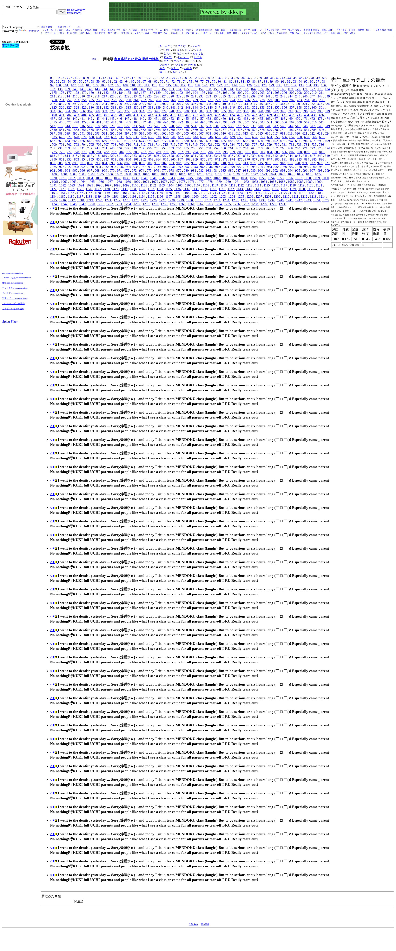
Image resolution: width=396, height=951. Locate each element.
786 (136, 152)
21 (157, 78)
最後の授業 (150, 59)
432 (292, 115)
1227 (162, 200)
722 (218, 144)
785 (129, 152)
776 (62, 152)
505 (277, 122)
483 (114, 122)
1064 (82, 181)
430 (277, 115)
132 (294, 85)
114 (161, 85)
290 (75, 104)
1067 (110, 181)
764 (253, 148)
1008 (128, 174)
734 (307, 144)
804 (270, 152)
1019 (227, 174)
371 (120, 111)
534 (216, 126)
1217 (72, 200)
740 (75, 148)
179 (84, 92)
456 (194, 118)
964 (68, 170)
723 (225, 144)
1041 (153, 178)
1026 (291, 174)
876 (248, 159)
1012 (164, 174)
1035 (99, 178)
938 (151, 167)
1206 (250, 196)
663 (60, 141)
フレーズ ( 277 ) (193, 33)
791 (173, 152)
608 (209, 133)
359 (307, 107)
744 (105, 148)
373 (135, 111)
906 (194, 163)
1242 (299, 200)
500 (240, 122)
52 (58, 81)
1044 (181, 178)
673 (135, 141)
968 (97, 170)
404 (84, 115)
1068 (119, 181)
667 (90, 141)
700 (55, 144)
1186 (71, 196)
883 (300, 159)
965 (75, 170)
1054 (271, 178)
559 (121, 129)
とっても (197, 53)
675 (149, 141)
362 (53, 111)
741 (83, 148)
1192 (124, 196)
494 (196, 122)
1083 (255, 181)
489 (158, 122)
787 (144, 152)
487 (144, 122)
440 (75, 118)
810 (314, 152)
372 (127, 111)
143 (97, 89)
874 (233, 159)
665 (75, 141)
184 (121, 92)
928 (77, 167)
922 (313, 163)
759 (216, 148)
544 (290, 126)
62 (116, 81)
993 (283, 170)
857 (107, 159)
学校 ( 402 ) (295, 33)
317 (275, 104)
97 (318, 81)
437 (53, 118)
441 (83, 118)
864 (158, 159)
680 (187, 141)
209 (307, 92)
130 (279, 85)
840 (261, 155)
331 (99, 107)
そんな (196, 46)
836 (231, 155)
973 (135, 170)
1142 (231, 189)
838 (246, 155)
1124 (71, 189)
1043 (172, 178)
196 (210, 92)
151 (157, 89)
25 (180, 78)
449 (142, 118)
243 (283, 96)
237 (239, 96)
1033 (81, 178)
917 (275, 163)
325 (55, 107)
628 (77, 137)
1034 (90, 178)
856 (99, 159)
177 (69, 92)
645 (203, 137)
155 (187, 89)
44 (290, 78)
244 (290, 96)
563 (151, 129)
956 (285, 167)
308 (209, 104)
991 (268, 170)
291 (83, 104)
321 (305, 104)
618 (283, 133)
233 (209, 96)
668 (97, 141)
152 (164, 89)
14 (116, 78)
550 (55, 129)
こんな (182, 46)
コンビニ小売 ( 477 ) (110, 30)
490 (166, 122)
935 (129, 167)
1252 (110, 204)
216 (83, 96)
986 (231, 170)
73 (179, 81)
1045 (190, 178)
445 (112, 118)
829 (179, 155)
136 (324, 85)
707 (107, 144)
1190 (107, 196)
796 (210, 152)
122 (220, 85)
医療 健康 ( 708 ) (311, 30)
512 (53, 126)
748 (135, 148)
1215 (54, 200)
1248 (73, 204)
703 (77, 144)
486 (136, 122)
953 (262, 167)
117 (183, 85)
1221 (108, 200)
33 (226, 78)
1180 (293, 193)
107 (111, 85)
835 (224, 155)
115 (169, 85)
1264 (219, 204)
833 (209, 155)
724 (233, 144)
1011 (155, 174)
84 (243, 81)
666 (83, 141)
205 (277, 92)
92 (289, 81)
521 (120, 126)
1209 (277, 196)
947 (218, 167)
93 (295, 81)
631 (99, 137)
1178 (275, 193)
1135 (169, 189)
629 (84, 137)
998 (320, 170)
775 (55, 152)
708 (114, 144)
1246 (55, 204)
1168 (186, 193)
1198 (178, 196)
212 (53, 96)
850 (55, 159)
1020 (236, 174)
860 (129, 159)
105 (96, 85)
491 (173, 122)
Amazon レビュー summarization (16, 278)
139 (68, 89)
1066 (101, 181)
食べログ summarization (12, 293)
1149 (293, 189)
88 (266, 81)
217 (90, 96)
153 (172, 89)
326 (62, 107)
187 (144, 92)
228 (172, 96)
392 (276, 111)
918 (283, 163)
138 (60, 89)
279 (270, 100)
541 (268, 126)
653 (262, 137)
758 (209, 148)
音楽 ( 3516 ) (235, 30)
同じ (187, 49)
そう (192, 60)
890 (75, 163)
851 (62, 159)
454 (179, 118)
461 (231, 118)
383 (209, 111)
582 (292, 129)
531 (194, 126)
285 (314, 100)
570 (203, 129)
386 (231, 111)
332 (107, 107)
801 (248, 152)
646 (210, 137)
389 (253, 111)
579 (270, 129)
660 (314, 137)
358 (300, 107)
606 (194, 133)
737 (53, 148)
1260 (182, 204)
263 (151, 100)
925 (55, 167)
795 (203, 152)
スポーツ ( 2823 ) (131, 30)
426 (247, 115)
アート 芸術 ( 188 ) (333, 33)
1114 (258, 185)
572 (218, 129)
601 (157, 133)
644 (196, 137)
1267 (246, 204)
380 (187, 111)
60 (104, 81)
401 (62, 115)
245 (298, 96)
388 (246, 111)
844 (290, 155)
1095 (90, 185)
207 (292, 92)
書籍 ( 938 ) (72, 33)
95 (306, 81)
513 (60, 126)
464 (253, 118)
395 (298, 111)
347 (218, 107)
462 (239, 118)
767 (276, 148)
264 (158, 100)
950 (240, 167)
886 (322, 159)
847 (313, 155)
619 (290, 133)
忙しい (175, 68)
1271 (282, 204)
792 (181, 152)
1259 (173, 204)
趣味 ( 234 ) (282, 33)
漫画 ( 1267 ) (86, 33)
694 (290, 141)
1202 (214, 196)
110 (133, 85)
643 (188, 137)
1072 (155, 181)
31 (214, 78)
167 (276, 89)
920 (298, 163)
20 (151, 78)
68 (150, 81)
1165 (160, 193)
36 (243, 78)
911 (231, 163)
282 (292, 100)
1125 (80, 189)
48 (313, 78)
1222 (117, 200)
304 (179, 104)
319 (290, 104)
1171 (213, 193)
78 (208, 81)
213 (60, 96)
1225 (144, 200)
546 (305, 126)
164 (253, 89)
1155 (71, 193)
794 (196, 152)
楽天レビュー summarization (14, 298)
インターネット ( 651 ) (53, 30)
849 (327, 155)
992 (276, 170)
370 (112, 111)
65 (133, 81)
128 (264, 85)
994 (290, 170)
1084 (264, 181)
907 (201, 163)
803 (262, 152)
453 (172, 118)
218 (97, 96)
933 (114, 167)
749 (142, 148)
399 (327, 111)
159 (216, 89)
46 (301, 78)
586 (322, 129)
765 (261, 148)
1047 (208, 178)
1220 (99, 200)
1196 (160, 196)
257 (107, 100)
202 (255, 92)
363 (60, 111)
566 (173, 129)
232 (201, 96)
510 (314, 122)
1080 (228, 181)
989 (253, 170)
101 (66, 85)
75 (191, 81)
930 (92, 167)
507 (292, 122)
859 (121, 159)
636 (136, 137)
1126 (89, 189)
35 (238, 78)
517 (90, 126)
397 (313, 111)
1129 (115, 189)
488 (151, 122)
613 (246, 133)
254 (84, 100)
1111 (232, 185)
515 (75, 126)
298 (135, 104)
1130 (124, 189)
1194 (142, 196)
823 (135, 155)
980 (187, 170)
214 (68, 96)
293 (97, 104)
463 (246, 118)
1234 (226, 200)
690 (261, 141)
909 (216, 163)
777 (69, 152)
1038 (126, 178)
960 (314, 167)
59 (98, 81)
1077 (200, 181)
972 (127, 170)
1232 (208, 200)
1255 (137, 204)
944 (196, 167)
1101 (144, 185)
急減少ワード (64, 27)
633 (114, 137)
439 (68, 118)
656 (285, 137)
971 (120, 170)
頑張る (188, 68)
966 (83, 170)
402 (69, 115)
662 (53, 141)
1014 (182, 174)
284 (307, 100)
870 (203, 159)
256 (99, 100)
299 (142, 104)
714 (158, 144)
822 (127, 155)
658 (300, 137)
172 (313, 89)
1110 (223, 185)
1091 (54, 185)
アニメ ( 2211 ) (92, 30)
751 (157, 148)
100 (59, 85)
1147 (275, 189)
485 (129, 122)
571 (210, 129)
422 (218, 115)
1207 (259, 196)
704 (84, 144)
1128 (107, 189)
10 (93, 78)
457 (201, 118)
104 (88, 85)
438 (60, 118)
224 (142, 96)
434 (307, 115)
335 (129, 107)
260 (129, 100)
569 (196, 129)
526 (157, 126)
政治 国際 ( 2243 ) (204, 30)
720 (203, 144)
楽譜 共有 (193, 924)
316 (268, 104)
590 (75, 133)
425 (240, 115)
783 (114, 152)
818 (97, 155)
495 (203, 122)
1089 (309, 181)
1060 (325, 178)
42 (278, 78)
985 (224, 170)
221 (120, 96)
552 (69, 129)
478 (77, 122)
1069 (128, 181)
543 (283, 126)
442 (90, 118)
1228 (172, 200)
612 (238, 133)
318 (283, 104)
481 (99, 122)
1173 (231, 193)
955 (277, 167)
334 (121, 107)
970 (112, 170)
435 (314, 115)
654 (270, 137)
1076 (191, 181)
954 (270, 167)
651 (248, 137)
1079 (219, 181)
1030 (54, 178)
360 (314, 107)
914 (253, 163)
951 (248, 167)
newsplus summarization (12, 273)
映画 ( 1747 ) (147, 30)
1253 (119, 204)
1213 (313, 196)
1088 (300, 181)
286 (322, 100)
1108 (206, 185)
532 (201, 126)
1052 (253, 178)
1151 (311, 189)
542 (276, 126)
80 (220, 81)
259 (121, 100)
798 (225, 152)
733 (299, 144)
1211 (295, 196)
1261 (191, 204)
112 (147, 85)
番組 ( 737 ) (99, 33)
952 (255, 167)
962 (53, 170)
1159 (107, 193)
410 (129, 115)
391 (268, 111)
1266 (237, 204)
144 (105, 89)
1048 (217, 178)
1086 (282, 181)
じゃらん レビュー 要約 (13, 308)
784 (121, 152)
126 (249, 85)
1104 (170, 185)
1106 (188, 185)
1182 (311, 193)
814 (68, 155)
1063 (73, 181)
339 (158, 107)
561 (136, 129)
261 (136, 100)
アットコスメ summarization (14, 288)
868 (188, 159)
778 (77, 152)
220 (112, 96)
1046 (199, 178)
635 (129, 137)
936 (136, 167)
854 (84, 159)
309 (216, 104)
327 (69, 107)
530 (187, 126)
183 (114, 92)
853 (77, 159)
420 (203, 115)
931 (99, 167)
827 (164, 155)
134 (309, 85)
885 (314, 159)
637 (144, 137)
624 (327, 133)
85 (248, 81)
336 (136, 107)
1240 (280, 200)
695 (298, 141)
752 (164, 148)
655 (277, 137)
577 (255, 129)
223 (135, 96)
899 (142, 163)
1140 (213, 189)
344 (196, 107)
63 (121, 81)
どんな (168, 53)
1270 (273, 204)
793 (188, 152)
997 (313, 170)
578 (262, 129)
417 (181, 115)
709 (121, 144)
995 (298, 170)
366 (83, 111)
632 (107, 137)
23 (168, 78)
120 (205, 85)
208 (300, 92)
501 (248, 122)
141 (83, 89)
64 (127, 81)
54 (69, 81)
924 (327, 163)
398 (320, 111)
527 (164, 126)
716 (173, 144)
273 (225, 100)
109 (125, 85)
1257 (155, 204)
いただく (164, 64)
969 (105, 170)
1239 (271, 200)
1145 (257, 189)
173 (320, 89)
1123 (62, 189)
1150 (302, 189)
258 (114, 100)
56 (81, 81)
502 (255, 122)
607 (201, 133)
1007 (119, 174)
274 (233, 100)
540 (261, 126)
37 (249, 78)
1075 (182, 181)
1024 (273, 174)
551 (62, 129)
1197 (169, 196)
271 (210, 100)
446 (120, 118)
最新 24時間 (47, 27)
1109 (215, 185)
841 (268, 155)
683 (209, 141)
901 (157, 163)
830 (187, 155)
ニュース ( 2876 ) (74, 30)
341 (173, 107)
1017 (209, 174)
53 (64, 81)
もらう (176, 72)
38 (255, 78)
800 (240, 152)
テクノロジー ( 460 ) (345, 30)
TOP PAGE (10, 45)
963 (60, 170)
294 (105, 104)
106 (103, 85)
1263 (209, 204)
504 (270, 122)
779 (84, 152)
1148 (284, 189)
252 (69, 100)
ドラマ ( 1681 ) (251, 30)
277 (255, 100)
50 (324, 78)
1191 (115, 196)
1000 (55, 174)
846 (305, 155)
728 (262, 144)
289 (68, 104)
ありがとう (166, 46)
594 (105, 133)
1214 (322, 196)
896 (120, 163)
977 (164, 170)
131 (287, 85)
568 (188, 129)
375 (149, 111)
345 (203, 107)
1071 (146, 181)
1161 (124, 193)
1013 (173, 174)
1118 (293, 185)
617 (275, 133)
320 (298, 104)
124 (235, 85)
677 (164, 141)
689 (253, 141)
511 (322, 122)
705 (92, 144)
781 (99, 152)
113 (154, 85)
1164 (151, 193)
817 (90, 155)
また (166, 60)
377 (164, 111)
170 (298, 89)
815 (75, 155)
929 (84, 167)
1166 (169, 193)
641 (173, 137)
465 (261, 118)
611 (231, 133)
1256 (146, 204)
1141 (222, 189)
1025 (282, 174)
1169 (195, 193)
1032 (72, 178)
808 (300, 152)
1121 (319, 185)
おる (162, 68)
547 (313, 126)
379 (179, 111)
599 (142, 133)
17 (134, 78)
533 (209, 126)
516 (83, 126)
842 (276, 155)
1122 (53, 189)
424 (233, 115)
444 (105, 118)
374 (142, 111)
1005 (101, 174)
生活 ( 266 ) (349, 33)
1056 (289, 178)
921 (305, 163)
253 (77, 100)
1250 (91, 204)
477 (69, 122)
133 (301, 85)
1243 (308, 200)
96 (312, 81)
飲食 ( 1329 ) (221, 30)
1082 (246, 181)
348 (225, 107)
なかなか (182, 53)
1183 (319, 193)
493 (188, 122)
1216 (63, 200)
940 (166, 167)
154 (179, 89)
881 (285, 159)
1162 (133, 193)
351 (248, 107)
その (168, 49)
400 (55, 115)
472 (313, 118)
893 (97, 163)
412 (143, 115)
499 (233, 122)
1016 (200, 174)
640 (166, 137)
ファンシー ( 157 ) (250, 33)
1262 (200, 204)
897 (127, 163)
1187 (80, 196)
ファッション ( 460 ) (54, 33)
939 (158, 167)
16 (128, 78)
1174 (240, 193)
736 (322, 144)
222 (127, 96)
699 (327, 141)
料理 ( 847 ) (113, 33)
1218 (81, 200)
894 (105, 163)
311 (231, 104)
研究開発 (205, 924)
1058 (308, 178)
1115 (267, 185)
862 (144, 159)
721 (210, 144)
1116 (275, 185)
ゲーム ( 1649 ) (163, 30)
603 (172, 133)
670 (112, 141)
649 (233, 137)
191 (173, 92)
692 (276, 141)
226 (157, 96)
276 (248, 100)
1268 (255, 204)
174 (327, 89)
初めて (168, 57)
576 (248, 129)
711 (136, 144)
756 (194, 148)
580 (277, 129)
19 (145, 78)
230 (187, 96)
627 (69, 137)
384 (216, 111)
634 (121, 137)
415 (166, 115)
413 (151, 115)
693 (283, 141)
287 (53, 104)
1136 (178, 189)
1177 (266, 193)
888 (60, 163)
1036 (108, 178)
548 (320, 126)
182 (107, 92)
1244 (317, 200)
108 (118, 85)
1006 (110, 174)
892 (90, 163)
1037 (117, 178)
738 (60, 148)
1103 (162, 185)
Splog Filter (10, 321)
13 (110, 78)
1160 (115, 193)
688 (246, 141)
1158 (98, 193)
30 (209, 78)
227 (164, 96)
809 (307, 152)
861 (136, 159)
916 (268, 163)
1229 (181, 200)
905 (187, 163)
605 (187, 133)
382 (201, 111)
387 (239, 111)
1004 (91, 174)
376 (157, 111)
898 (135, 163)
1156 (80, 193)
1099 (126, 185)
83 (237, 81)
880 (277, 159)
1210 (286, 196)
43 (284, 78)
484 (121, 122)
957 (292, 167)
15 (122, 78)
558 (114, 129)
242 (276, 96)
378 (172, 111)
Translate (33, 31)
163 (246, 89)
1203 (223, 196)
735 (314, 144)
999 (327, 170)
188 (151, 92)
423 (225, 115)
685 (224, 141)
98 (324, 81)
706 (99, 144)
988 (246, 170)
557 (107, 129)
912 (238, 163)
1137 (186, 189)
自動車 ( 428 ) (364, 30)
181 (99, 92)
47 (307, 78)
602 (164, 133)
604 (179, 133)
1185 (62, 196)
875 (240, 159)
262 (144, 100)
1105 (179, 185)
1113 (249, 185)
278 (262, 100)
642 (181, 137)
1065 (91, 181)
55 (75, 81)
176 (62, 92)
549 (327, 126)
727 (255, 144)
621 (305, 133)
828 (172, 155)
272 (218, 100)
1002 (73, 174)
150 (149, 89)
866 (173, 159)
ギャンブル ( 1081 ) (312, 33)
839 (253, 155)
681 (194, 141)
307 (201, 104)
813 (60, 155)
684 (216, 141)
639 (158, 137)
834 (216, 155)
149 (142, 89)
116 (176, 85)
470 (298, 118)
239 (253, 96)
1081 (237, 181)
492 (181, 122)
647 (218, 137)
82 (231, 81)
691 (268, 141)
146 (120, 89)
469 (290, 118)
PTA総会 (135, 59)
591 (83, 133)
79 (214, 81)
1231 (199, 200)
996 (305, 170)
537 (239, 126)
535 (224, 126)
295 (112, 104)
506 (285, 122)
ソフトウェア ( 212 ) (291, 30)
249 (327, 96)
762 (239, 148)
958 (300, 167)
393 (283, 111)
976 (157, 170)
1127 (98, 189)
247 (313, 96)
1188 (89, 196)
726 (247, 144)
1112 (241, 185)
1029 (318, 174)
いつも (198, 57)
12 (105, 78)
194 (196, 92)
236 (231, 96)
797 (218, 152)
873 (225, 159)
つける (179, 64)
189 (158, 92)
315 (261, 104)
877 (255, 159)
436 (322, 115)
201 (248, 92)
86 (254, 81)
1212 (304, 196)
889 (68, 163)
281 (285, 100)
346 (210, 107)
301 (157, 104)
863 (151, 159)
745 (112, 148)
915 (261, 163)
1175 (248, 193)
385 (224, 111)
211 (322, 92)
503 (262, 122)
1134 (160, 189)
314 (253, 104)
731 (285, 144)
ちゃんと (179, 60)
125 (242, 85)
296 (120, 104)
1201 (205, 196)
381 (194, 111)
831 (194, 155)
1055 (280, 178)
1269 (264, 204)
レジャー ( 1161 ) (143, 33)
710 (129, 144)
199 (233, 92)
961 (322, 167)
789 (158, 152)
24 (174, 78)
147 (127, 89)
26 (186, 78)
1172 (222, 193)
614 (253, 133)
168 (283, 89)
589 (68, 133)
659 (307, 137)
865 (166, 159)
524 (142, 126)
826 (157, 155)
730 (277, 144)
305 (187, 104)
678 (172, 141)
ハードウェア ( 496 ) (269, 30)
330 (92, 107)
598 (135, 133)
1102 (153, 185)
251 (62, 100)
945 (203, 167)
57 (87, 81)
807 (292, 152)
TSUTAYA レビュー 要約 (13, 303)
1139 (204, 189)
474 (327, 118)
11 (99, 78)
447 (127, 118)
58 (93, 81)
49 (318, 78)
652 (255, 137)
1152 (319, 189)
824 (142, 155)
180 (92, 92)
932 (107, 167)
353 (262, 107)
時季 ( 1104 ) (328, 30)
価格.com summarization (12, 283)
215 (75, 96)
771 (305, 148)
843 (283, 155)
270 (203, 100)
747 (127, 148)
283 (300, 100)
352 (255, 107)
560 (129, 129)
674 (142, 141)
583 (300, 129)
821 (120, 155)
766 (268, 148)
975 (149, 170)
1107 (197, 185)
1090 (318, 181)
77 (202, 81)
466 (268, 118)
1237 (253, 200)
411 (136, 115)
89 (272, 81)
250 (55, 100)
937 (144, 167)
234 (216, 96)
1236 (244, 200)
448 (135, 118)
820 (112, 155)
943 (188, 167)
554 (84, 129)
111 (140, 85)
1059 (317, 178)
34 (232, 78)
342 (181, 107)
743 (97, 148)
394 (290, 111)
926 (62, 167)
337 (144, 107)
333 (114, 107)
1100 (135, 185)
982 (201, 170)
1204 (232, 196)
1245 (325, 200)
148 (135, 89)
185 (129, 92)
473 (320, 118)
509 (307, 122)
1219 (90, 200)
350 (240, 107)
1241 (289, 200)
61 (110, 81)
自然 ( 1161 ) (233, 33)
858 (114, 159)
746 (120, 148)
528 (172, 126)
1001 (64, 174)
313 (246, 104)
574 (233, 129)
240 (261, 96)
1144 (248, 189)
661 (322, 137)
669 (105, 141)
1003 (82, 174)
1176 (257, 193)
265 (166, 100)
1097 (108, 185)
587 (53, 133)
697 (313, 141)
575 (240, 129)
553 (77, 129)
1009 (137, 174)
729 (270, 144)
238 (246, 96)
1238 (262, 200)
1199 (186, 196)
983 (209, 170)
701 (62, 144)
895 (112, 163)
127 (257, 85)
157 (201, 89)
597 (127, 133)
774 (327, 148)
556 (99, 129)
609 (216, 133)
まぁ (199, 49)
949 (233, 167)
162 (239, 89)
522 (127, 126)
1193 (133, 196)
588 (60, 133)
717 (181, 144)
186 (136, 92)
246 (305, 96)
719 (195, 144)
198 (225, 92)
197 (218, 92)
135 (316, 85)
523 (135, 126)
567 (181, 129)
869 (196, 159)
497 (218, 122)
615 (261, 133)
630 (92, 137)
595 (112, 133)
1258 (164, 204)
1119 (301, 185)
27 (191, 78)
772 (313, 148)
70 (162, 81)
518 (97, 126)
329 (84, 107)
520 (112, 126)
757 (201, 148)
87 (260, 81)
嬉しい (163, 72)
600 (149, 133)
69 (156, 81)
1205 (241, 196)
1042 (162, 178)
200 (240, 92)
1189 (98, 196)
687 (239, 141)
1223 (126, 200)
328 (77, 107)
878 (262, 159)
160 (224, 89)
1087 (291, 181)
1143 (240, 189)
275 (240, 100)
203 (262, 92)
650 (240, 137)
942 (181, 167)
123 (227, 85)
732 (292, 144)
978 (172, 170)
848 (320, 155)
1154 (62, 193)
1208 (268, 196)
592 (90, 133)
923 (320, 163)
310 (224, 104)
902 (164, 163)
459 (216, 118)
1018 (218, 174)
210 (314, 92)
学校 (94, 59)
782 (107, 152)
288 (60, 104)
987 (239, 170)
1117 (284, 185)
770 (298, 148)
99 (52, 85)
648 (225, 137)
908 (209, 163)
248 (320, 96)
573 (225, 129)
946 (210, 167)
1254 (128, 204)
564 (158, 129)
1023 (264, 174)
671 (120, 141)
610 (224, 133)
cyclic (78, 27)
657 (292, 137)
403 (77, 115)
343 (188, 107)
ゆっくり (183, 57)
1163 (142, 193)
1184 (53, 196)
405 (92, 115)
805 (277, 152)
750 (149, 148)
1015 (191, 174)
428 (262, 115)
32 (220, 78)
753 (172, 148)
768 (283, 148)
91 (283, 81)
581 (285, 129)
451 (157, 118)
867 (181, 159)
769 (290, 148)
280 (277, 100)
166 (268, 89)
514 (68, 126)
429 (270, 115)
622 (313, 133)
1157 (89, 193)
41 (272, 78)
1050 (235, 178)
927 (69, 167)
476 (62, 122)
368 (97, 111)
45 (295, 78)
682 (201, 141)
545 (298, 126)
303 (172, 104)
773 (320, 148)
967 (90, 170)
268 (188, 100)
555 (92, 129)
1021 (246, 174)
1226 (153, 200)
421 (210, 115)
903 (172, 163)
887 (53, 163)
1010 (146, 174)
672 (127, 141)
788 (151, 152)
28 (197, 78)
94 (300, 81)
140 (75, 89)
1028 (309, 174)
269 (196, 100)
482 (107, 122)
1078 (209, 181)
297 (127, 104)
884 (307, 159)
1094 (81, 185)
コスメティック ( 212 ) (214, 33)
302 (164, 104)
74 (185, 81)
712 (143, 144)
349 (233, 107)
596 (120, 133)
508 (300, 122)
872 (218, 159)
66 (139, 81)
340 (166, 107)
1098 (117, 185)
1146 (266, 189)
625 (55, 137)
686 (231, 141)
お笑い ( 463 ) (267, 33)
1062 (64, 181)
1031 (63, 178)
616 (268, 133)
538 (246, 126)
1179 (284, 193)
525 (149, 126)
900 (149, 163)
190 (166, 92)
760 (224, 148)
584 (307, 129)
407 (107, 115)
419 (195, 115)
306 (194, 104)
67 (145, 81)
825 (149, 155)
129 (272, 85)
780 (92, 152)
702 (69, 144)
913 (246, 163)
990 (261, 170)
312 (238, 104)
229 (179, 96)
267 (181, 100)
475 (55, 122)
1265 (228, 204)
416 (173, 115)
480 (92, 122)
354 (270, 107)
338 (151, 107)
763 (246, 148)
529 (179, 126)
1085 (273, 181)
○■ (52, 208)
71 (168, 81)
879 (270, 159)
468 (283, 118)
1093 (72, 185)
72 (173, 81)
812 (53, 155)
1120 (310, 185)
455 (187, 118)
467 (276, 118)
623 (320, 133)
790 (166, 152)
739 (68, 148)
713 (151, 144)
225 (149, 96)
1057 (299, 178)
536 (231, 126)
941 (173, 167)
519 (105, 126)
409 (121, 115)
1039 (135, 178)
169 (290, 89)
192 (181, 92)
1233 (217, 200)
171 (305, 89)
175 (55, 92)
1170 (204, 193)
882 (292, 159)
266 (173, 100)
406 (99, 115)
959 (307, 167)
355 (277, 107)
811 (322, 152)
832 (201, 155)
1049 (226, 178)
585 (314, 129)
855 (92, 159)
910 (224, 163)
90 (277, 81)
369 (105, 111)
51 (52, 81)
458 (209, 118)
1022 (255, 174)
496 (210, 122)
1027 (300, 174)
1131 (133, 189)
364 (68, 111)
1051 (244, 178)
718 (188, 144)
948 (225, 167)
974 (142, 170)
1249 (82, 204)
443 (97, 118)
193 (188, 92)
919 (290, 163)
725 (240, 144)
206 (285, 92)
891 (83, 163)
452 (164, 118)
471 (305, 118)
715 (166, 144)
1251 (101, 204)
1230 (190, 200)
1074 (173, 181)
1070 (137, 181)
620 (298, 133)
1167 (178, 193)
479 (84, 122)
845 (298, 155)
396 (305, 111)
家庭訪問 (121, 59)
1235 (235, 200)
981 (194, 170)
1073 (164, 181)
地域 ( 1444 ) (177, 33)
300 (149, 104)
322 (313, 104)
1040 (144, 178)
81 (225, 81)
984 (216, 170)
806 (285, 152)
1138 (195, 189)
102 (74, 85)
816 (83, 155)
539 (253, 126)
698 (320, 141)
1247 (64, 204)
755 (187, 148)
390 (261, 111)
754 (179, 148)
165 (261, 89)
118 (190, 85)
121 (212, 85)
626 (62, 137)
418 (188, 115)
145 (112, 89)
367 (90, 111)
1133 (151, 189)
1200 (195, 196)
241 (268, 96)
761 (231, 148)
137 (53, 89)
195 (203, 92)
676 (157, 141)
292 (90, 104)
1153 (53, 193)
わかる (192, 64)
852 (69, 159)
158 (209, 89)
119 (197, 85)
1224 (135, 200)
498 (225, 122)
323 (320, 104)
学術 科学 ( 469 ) (161, 33)
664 (68, 141)
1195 (151, 196)
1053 (262, 178)
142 (90, 89)
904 (179, 163)
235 (224, 96)
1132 (142, 189)
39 (261, 78)
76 (196, 81)
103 (81, 85)
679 (179, 141)
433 (299, 115)
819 (105, 155)
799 (233, 152)
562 (144, 129)
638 (151, 137)
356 (285, 107)
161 (231, 89)
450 (149, 118)
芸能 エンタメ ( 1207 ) (182, 30)
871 (210, 159)
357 (292, 107)
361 (322, 107)
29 (203, 78)
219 (105, 96)
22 (162, 78)
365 (75, 111)
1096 (99, 185)
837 (239, 155)
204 (270, 92)
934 (121, 167)
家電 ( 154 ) (126, 33)
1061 (55, 181)
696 (305, 141)
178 (77, 92)
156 (194, 89)
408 (114, 115)
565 (166, 129)
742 (90, 148)
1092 (63, 185)
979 (179, 170)
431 (285, 115)
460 (224, 118)
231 (194, 96)
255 (92, 100)
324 (327, 104)
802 (255, 152)
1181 (302, 193)
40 (266, 78)
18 (139, 78)
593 (97, 133)
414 (158, 115)
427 (255, 115)
